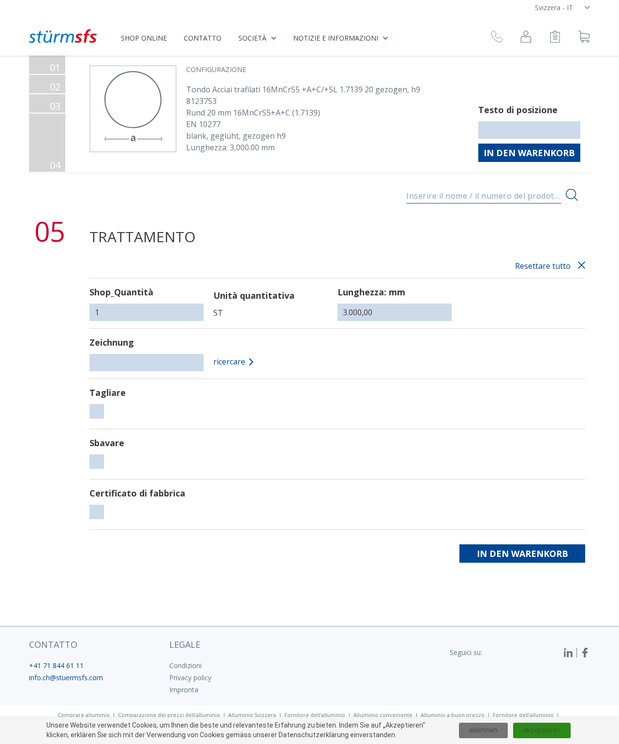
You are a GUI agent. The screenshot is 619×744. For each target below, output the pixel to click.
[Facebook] (585, 652)
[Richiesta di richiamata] (497, 37)
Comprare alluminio (84, 714)
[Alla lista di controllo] (555, 37)
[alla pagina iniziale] (63, 36)
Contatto (202, 38)
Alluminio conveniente (383, 714)
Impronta (183, 689)
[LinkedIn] (570, 652)
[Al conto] (526, 37)
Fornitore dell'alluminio (314, 714)
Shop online (144, 38)
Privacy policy (190, 677)
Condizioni (185, 665)
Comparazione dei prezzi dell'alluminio (169, 714)
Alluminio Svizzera (252, 714)
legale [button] (184, 644)
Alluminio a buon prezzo (453, 714)
